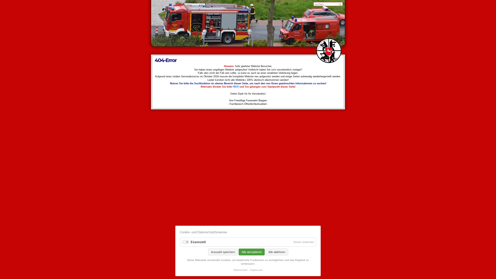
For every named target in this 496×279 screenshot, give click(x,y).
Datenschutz (240, 270)
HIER (236, 86)
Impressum (256, 270)
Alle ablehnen (276, 252)
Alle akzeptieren (252, 252)
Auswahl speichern (223, 252)
